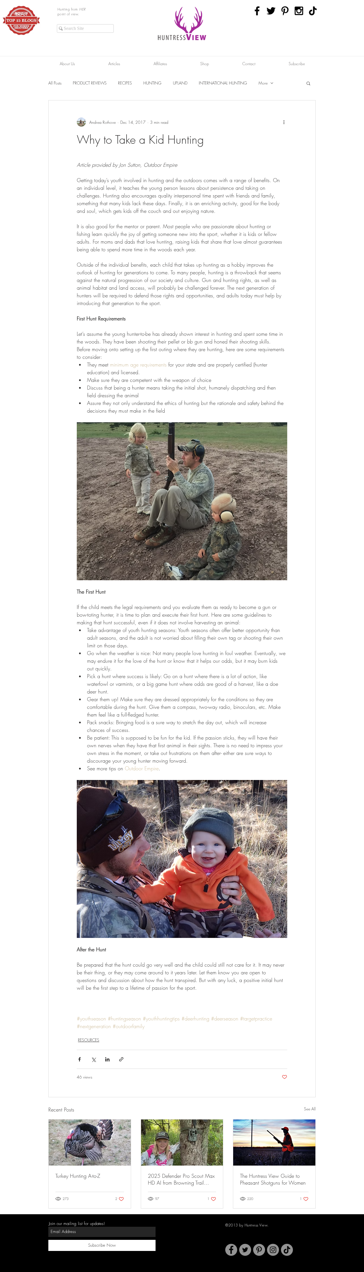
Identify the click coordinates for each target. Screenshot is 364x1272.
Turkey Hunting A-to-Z (77, 1175)
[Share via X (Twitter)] (93, 1059)
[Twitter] (245, 1250)
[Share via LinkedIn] (107, 1059)
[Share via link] (121, 1059)
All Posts (54, 83)
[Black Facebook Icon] (257, 11)
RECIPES (125, 83)
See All (310, 1109)
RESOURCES (88, 1040)
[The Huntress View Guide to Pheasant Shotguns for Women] (274, 1142)
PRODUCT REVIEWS (90, 83)
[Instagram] (273, 1250)
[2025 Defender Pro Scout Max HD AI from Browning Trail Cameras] (182, 1142)
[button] (308, 83)
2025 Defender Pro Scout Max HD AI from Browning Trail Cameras (181, 1179)
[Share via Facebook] (79, 1059)
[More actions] (283, 122)
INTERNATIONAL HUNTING (223, 83)
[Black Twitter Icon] (271, 11)
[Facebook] (231, 1250)
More (263, 83)
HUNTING (152, 83)
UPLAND (180, 83)
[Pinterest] (259, 1250)
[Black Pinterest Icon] (285, 11)
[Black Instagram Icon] (299, 11)
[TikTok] (313, 11)
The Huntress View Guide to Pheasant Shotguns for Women (273, 1179)
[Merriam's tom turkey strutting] (90, 1142)
